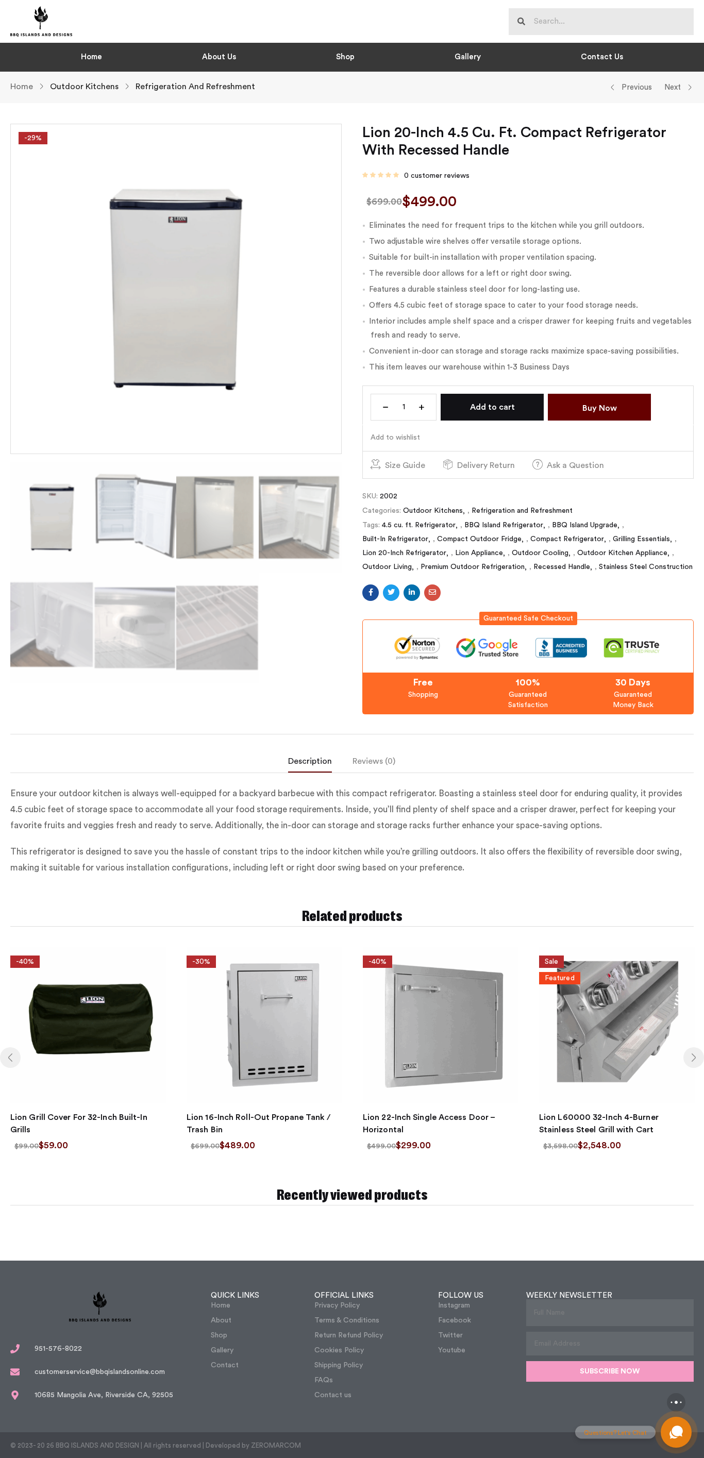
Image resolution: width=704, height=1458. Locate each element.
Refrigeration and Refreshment (195, 86)
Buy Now (599, 408)
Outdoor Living (387, 567)
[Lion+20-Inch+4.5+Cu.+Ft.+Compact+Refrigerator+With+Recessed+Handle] (391, 592)
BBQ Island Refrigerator (503, 525)
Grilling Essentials (641, 539)
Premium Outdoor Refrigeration (473, 567)
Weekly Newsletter (569, 1295)
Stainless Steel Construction (646, 567)
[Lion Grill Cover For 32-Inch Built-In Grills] (88, 1025)
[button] (528, 618)
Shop (345, 57)
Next (672, 87)
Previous (637, 87)
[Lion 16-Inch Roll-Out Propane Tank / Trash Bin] (264, 1025)
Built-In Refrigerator (395, 539)
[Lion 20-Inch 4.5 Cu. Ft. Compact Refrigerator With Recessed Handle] (370, 592)
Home (91, 57)
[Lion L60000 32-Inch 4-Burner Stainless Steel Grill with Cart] (617, 1025)
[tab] (320, 764)
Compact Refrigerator (567, 539)
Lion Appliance (479, 553)
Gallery (468, 57)
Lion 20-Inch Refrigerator (404, 553)
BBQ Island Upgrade (584, 525)
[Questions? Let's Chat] (676, 1432)
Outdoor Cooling (540, 553)
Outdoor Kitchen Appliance (622, 553)
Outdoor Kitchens (84, 86)
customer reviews (437, 175)
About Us (219, 57)
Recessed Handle (561, 567)
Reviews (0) (374, 761)
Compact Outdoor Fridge (479, 539)
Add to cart (492, 407)
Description (310, 761)
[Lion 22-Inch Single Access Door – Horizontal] (440, 1025)
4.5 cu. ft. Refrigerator (419, 525)
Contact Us (602, 57)
